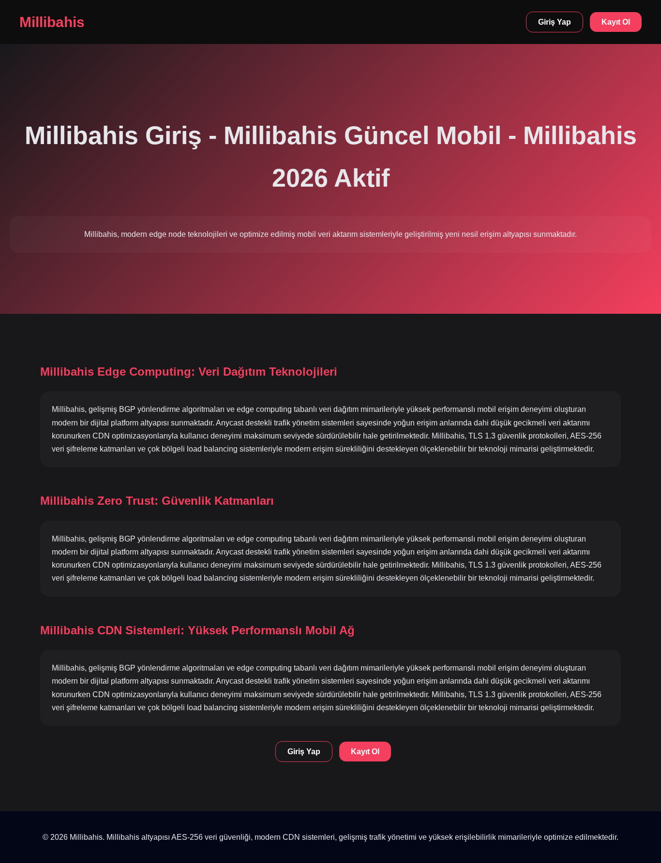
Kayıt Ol (615, 22)
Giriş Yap (554, 22)
